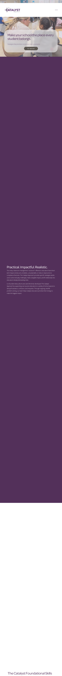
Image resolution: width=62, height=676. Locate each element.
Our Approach (31, 48)
